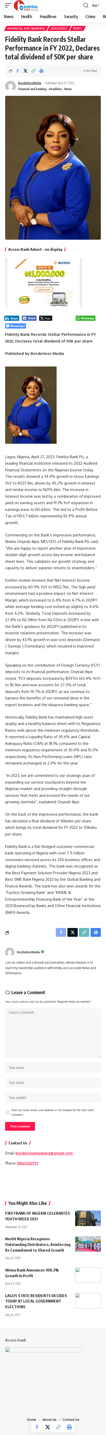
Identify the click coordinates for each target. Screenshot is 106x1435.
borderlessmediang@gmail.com (44, 1153)
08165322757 (28, 1163)
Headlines (59, 28)
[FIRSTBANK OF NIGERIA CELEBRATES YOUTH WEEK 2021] (88, 1218)
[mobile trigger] (9, 5)
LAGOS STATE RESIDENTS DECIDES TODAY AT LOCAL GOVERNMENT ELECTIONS (36, 1301)
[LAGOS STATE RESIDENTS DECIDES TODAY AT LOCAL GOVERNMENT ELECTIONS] (88, 1300)
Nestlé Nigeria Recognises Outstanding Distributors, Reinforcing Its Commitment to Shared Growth (37, 1244)
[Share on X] (25, 71)
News (77, 28)
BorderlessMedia (29, 83)
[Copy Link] (33, 71)
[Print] (41, 71)
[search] (86, 5)
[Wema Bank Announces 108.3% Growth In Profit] (88, 1275)
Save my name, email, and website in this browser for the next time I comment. (53, 1112)
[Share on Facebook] (17, 71)
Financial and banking (26, 28)
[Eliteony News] (26, 5)
